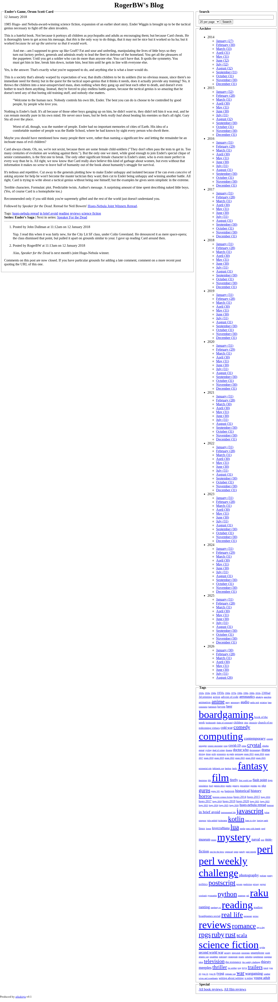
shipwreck (236, 953)
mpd (263, 828)
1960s (227, 693)
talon (201, 962)
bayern (221, 706)
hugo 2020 (242, 801)
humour (270, 805)
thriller (219, 967)
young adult (262, 978)
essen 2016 (259, 754)
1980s (239, 693)
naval (256, 839)
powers (239, 884)
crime (244, 746)
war (240, 973)
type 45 (212, 974)
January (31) (224, 142)
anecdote (267, 697)
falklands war (218, 768)
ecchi (214, 754)
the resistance (233, 962)
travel (265, 968)
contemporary (255, 738)
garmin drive (219, 786)
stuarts (241, 957)
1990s (245, 693)
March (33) (224, 49)
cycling (208, 750)
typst (220, 973)
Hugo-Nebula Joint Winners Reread (112, 206)
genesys (235, 786)
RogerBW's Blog (139, 5)
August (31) (224, 170)
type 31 (205, 974)
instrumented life (228, 812)
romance (244, 926)
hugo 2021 (254, 801)
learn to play (250, 820)
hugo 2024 (213, 805)
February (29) (225, 146)
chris (246, 722)
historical (242, 790)
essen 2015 (249, 754)
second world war (211, 952)
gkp (263, 785)
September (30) (226, 123)
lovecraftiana (221, 828)
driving (202, 754)
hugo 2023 (203, 805)
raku (259, 893)
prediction (247, 884)
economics (221, 754)
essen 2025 (261, 758)
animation (205, 702)
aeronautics (247, 696)
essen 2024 (250, 758)
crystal (254, 745)
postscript (221, 883)
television (214, 961)
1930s (207, 693)
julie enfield (212, 820)
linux (202, 828)
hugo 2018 (217, 801)
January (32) (224, 92)
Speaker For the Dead (72, 217)
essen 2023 (240, 758)
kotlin (236, 819)
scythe (262, 947)
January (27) (224, 41)
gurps (204, 790)
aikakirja (259, 697)
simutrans (245, 953)
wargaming (254, 973)
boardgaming (226, 714)
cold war (227, 727)
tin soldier (232, 968)
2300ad (265, 693)
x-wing (249, 978)
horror (205, 796)
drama (265, 750)
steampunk (233, 957)
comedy (241, 727)
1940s (213, 693)
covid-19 (234, 745)
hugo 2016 (265, 797)
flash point (260, 780)
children (238, 722)
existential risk (205, 768)
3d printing (205, 696)
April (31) (223, 52)
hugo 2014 (239, 796)
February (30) (225, 45)
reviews (75, 213)
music (213, 840)
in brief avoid (49, 213)
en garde (230, 754)
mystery (234, 837)
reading (64, 213)
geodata (253, 786)
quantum (241, 895)
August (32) (224, 68)
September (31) (226, 72)
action (216, 696)
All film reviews (235, 989)
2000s (252, 693)
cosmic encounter (215, 746)
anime (218, 701)
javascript (250, 811)
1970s (233, 693)
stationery (223, 957)
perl (265, 849)
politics (203, 884)
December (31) (226, 84)
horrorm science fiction (223, 797)
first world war (245, 780)
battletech (212, 707)
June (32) (222, 60)
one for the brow (217, 852)
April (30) (223, 103)
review (255, 916)
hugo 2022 (265, 801)
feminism (203, 780)
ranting (204, 907)
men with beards (253, 828)
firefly (234, 780)
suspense (268, 957)
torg (239, 968)
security (227, 953)
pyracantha (212, 895)
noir (262, 840)
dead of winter (218, 750)
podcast (263, 875)
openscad (229, 852)
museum (204, 839)
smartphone (257, 952)
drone (208, 754)
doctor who (241, 750)
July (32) (222, 64)
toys (244, 967)
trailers (255, 967)
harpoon (229, 791)
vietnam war (230, 974)
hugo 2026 (234, 805)
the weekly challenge (251, 962)
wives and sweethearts (208, 978)
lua (234, 827)
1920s (201, 693)
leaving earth (262, 820)
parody (242, 852)
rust (230, 934)
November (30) (226, 80)
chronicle (253, 722)
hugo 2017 (205, 801)
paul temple (251, 852)
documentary (255, 750)
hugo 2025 (223, 805)
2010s (258, 693)
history (256, 790)
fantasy (253, 765)
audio (245, 702)
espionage (239, 754)
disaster (229, 750)
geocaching (245, 786)
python (227, 894)
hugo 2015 (253, 796)
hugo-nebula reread (25, 213)
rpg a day (261, 927)
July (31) (222, 115)
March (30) (224, 404)
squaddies (214, 957)
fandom (228, 768)
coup (225, 746)
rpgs (205, 934)
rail (247, 895)
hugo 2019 (229, 801)
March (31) (224, 99)
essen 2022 (229, 758)
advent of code (229, 696)
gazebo (229, 786)
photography (249, 875)
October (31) (225, 76)
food (211, 786)
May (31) (222, 56)
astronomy (235, 702)
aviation (263, 702)
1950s (220, 693)
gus (222, 791)
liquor (208, 828)
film (220, 777)
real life (232, 914)
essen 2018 (208, 758)
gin (259, 786)
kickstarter (222, 820)
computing (221, 736)
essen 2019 (219, 758)
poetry (270, 875)
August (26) (224, 677)
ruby (218, 934)
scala (242, 935)
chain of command (225, 722)
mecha (242, 828)
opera (236, 852)
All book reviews (210, 989)
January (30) (224, 650)
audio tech (254, 702)
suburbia (248, 957)
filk (209, 780)
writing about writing (231, 978)
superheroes (258, 957)
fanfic (234, 768)
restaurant (248, 916)
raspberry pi (216, 907)
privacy (256, 884)
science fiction (91, 213)
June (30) (222, 111)
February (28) (225, 95)
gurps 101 (215, 791)
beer (229, 706)
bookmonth (211, 722)
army (227, 702)
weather (267, 974)
